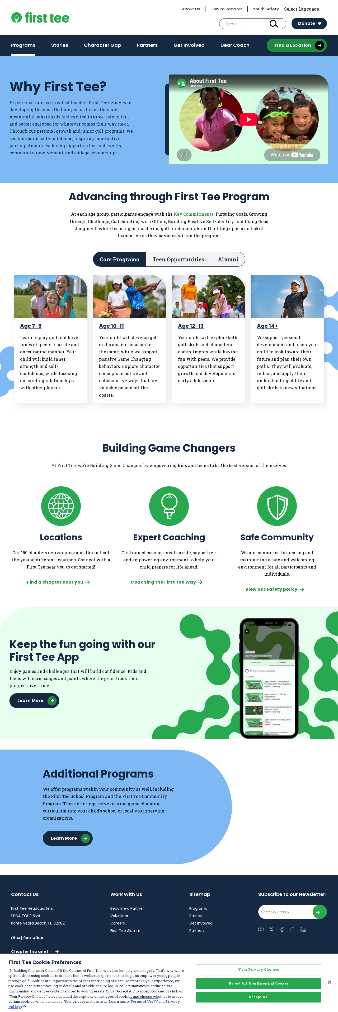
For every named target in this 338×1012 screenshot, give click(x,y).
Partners (147, 45)
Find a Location (293, 45)
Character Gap (102, 45)
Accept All (258, 997)
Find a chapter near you (55, 582)
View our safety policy (271, 589)
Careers (117, 923)
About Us (191, 9)
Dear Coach (235, 45)
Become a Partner (127, 908)
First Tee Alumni (125, 930)
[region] (169, 983)
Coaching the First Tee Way (163, 582)
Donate (306, 23)
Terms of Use (142, 1001)
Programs (23, 45)
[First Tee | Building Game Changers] (53, 17)
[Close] (329, 982)
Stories (59, 45)
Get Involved (189, 45)
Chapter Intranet (29, 953)
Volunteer (119, 915)
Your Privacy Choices (258, 969)
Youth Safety (266, 9)
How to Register (226, 9)
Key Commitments (194, 214)
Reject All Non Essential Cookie (258, 983)
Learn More (30, 700)
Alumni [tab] (228, 259)
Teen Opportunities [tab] (178, 259)
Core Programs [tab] (119, 259)
